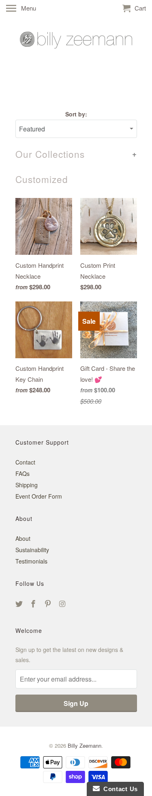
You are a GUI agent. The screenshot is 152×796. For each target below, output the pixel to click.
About (22, 538)
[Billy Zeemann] (76, 53)
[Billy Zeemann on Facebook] (34, 603)
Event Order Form (38, 496)
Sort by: (76, 114)
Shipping (26, 485)
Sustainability (32, 550)
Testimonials (31, 561)
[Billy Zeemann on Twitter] (19, 603)
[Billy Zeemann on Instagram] (63, 603)
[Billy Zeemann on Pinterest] (48, 603)
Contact (25, 462)
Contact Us (119, 788)
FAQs (22, 473)
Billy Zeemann (84, 745)
